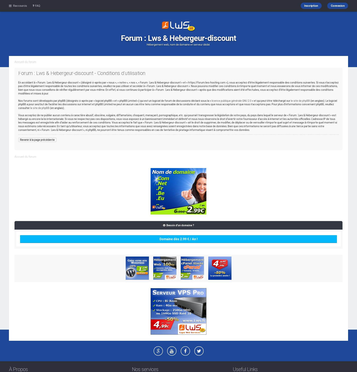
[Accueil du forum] (178, 26)
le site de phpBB (300, 100)
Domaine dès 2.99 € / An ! (179, 239)
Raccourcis (20, 5)
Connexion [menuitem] (338, 5)
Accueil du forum (25, 62)
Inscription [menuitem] (311, 5)
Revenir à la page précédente (37, 139)
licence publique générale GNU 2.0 (231, 100)
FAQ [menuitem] (37, 5)
